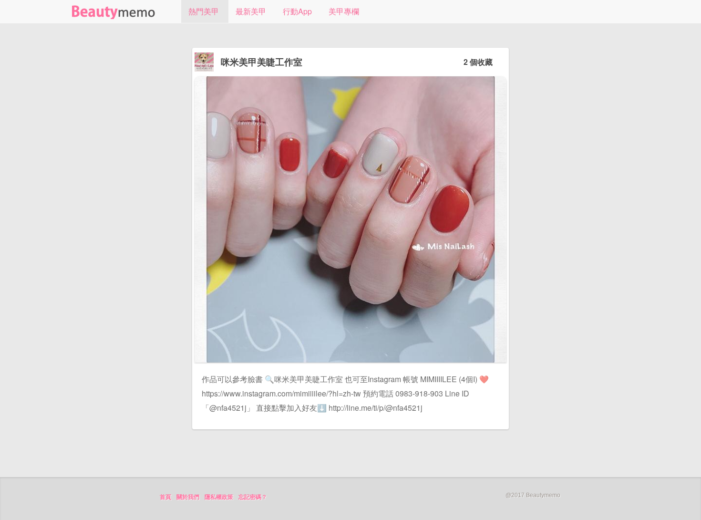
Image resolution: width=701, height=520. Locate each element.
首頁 (165, 497)
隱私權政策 (219, 497)
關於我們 (187, 497)
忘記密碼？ (252, 497)
